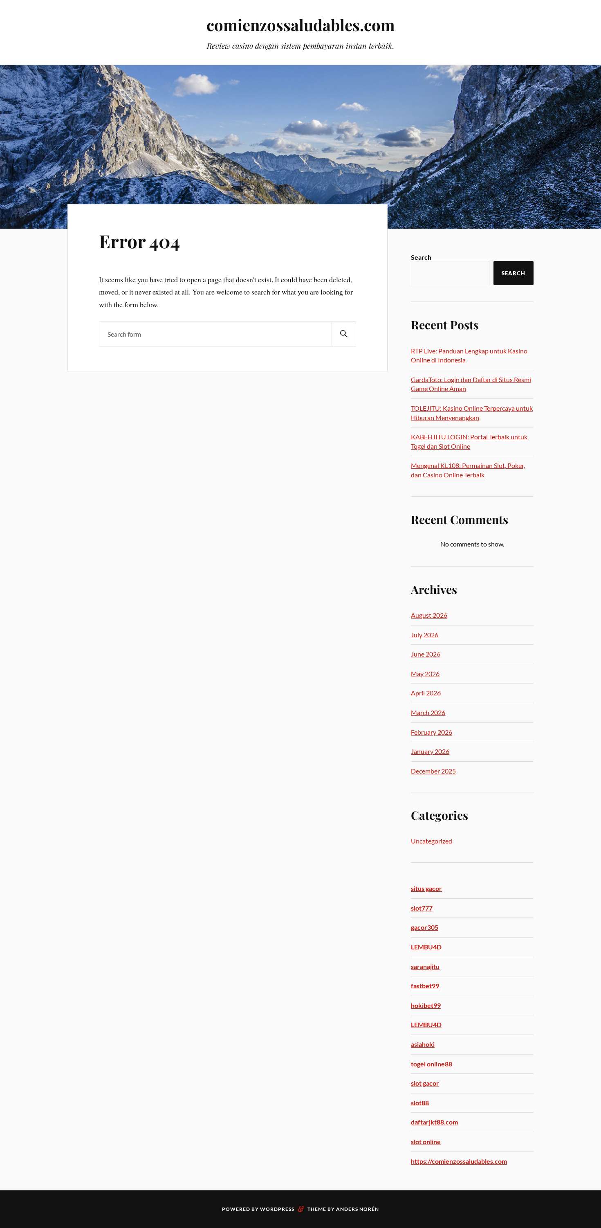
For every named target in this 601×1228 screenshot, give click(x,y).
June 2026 (425, 654)
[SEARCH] (344, 334)
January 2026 (430, 751)
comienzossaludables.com (300, 24)
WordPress (277, 1209)
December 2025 (433, 771)
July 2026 (424, 635)
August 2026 (429, 615)
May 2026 (425, 673)
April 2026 (426, 693)
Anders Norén (357, 1209)
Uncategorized (431, 841)
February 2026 (431, 732)
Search (421, 257)
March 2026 (428, 712)
